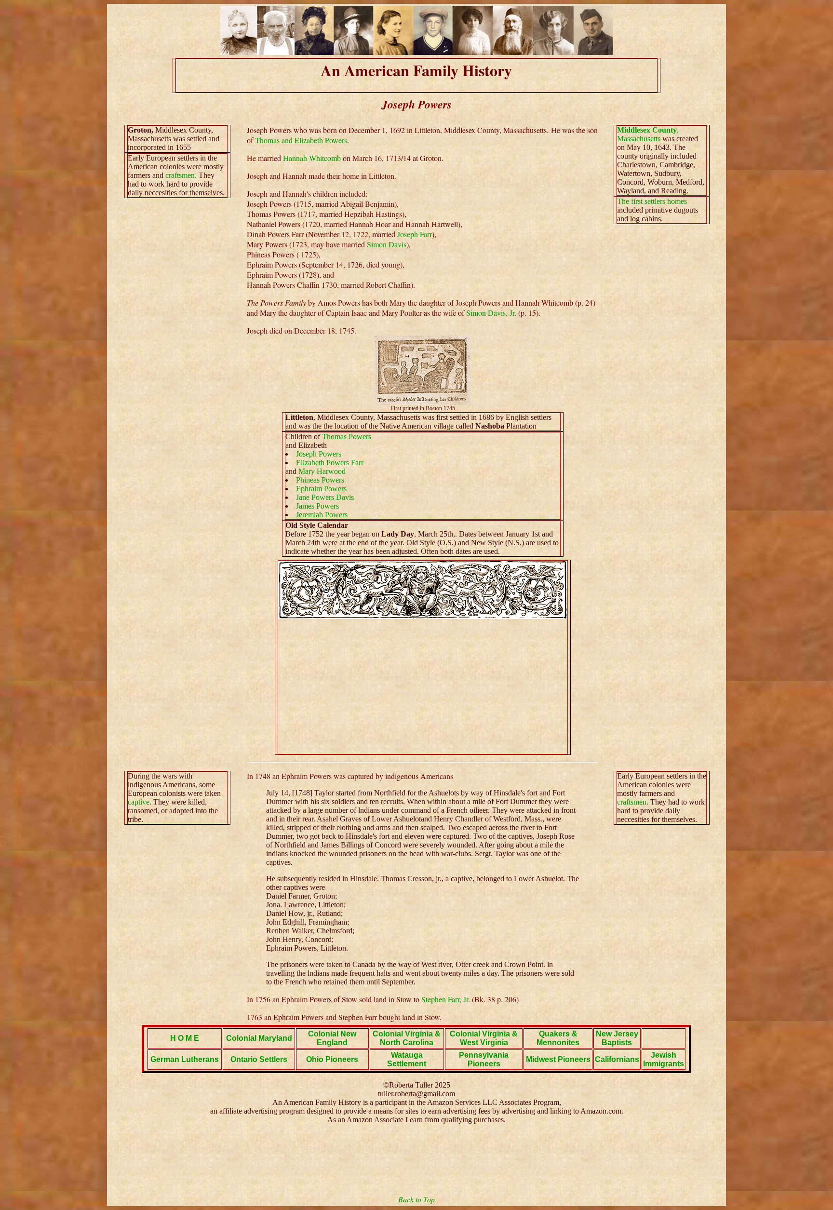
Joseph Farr (414, 234)
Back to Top (416, 1199)
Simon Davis (386, 244)
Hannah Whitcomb (312, 158)
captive (138, 802)
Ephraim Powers (321, 488)
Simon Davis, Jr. (491, 313)
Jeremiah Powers (322, 515)
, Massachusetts (648, 134)
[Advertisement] (422, 686)
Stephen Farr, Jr (444, 999)
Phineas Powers (320, 480)
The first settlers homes (652, 201)
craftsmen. (181, 175)
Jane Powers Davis (325, 497)
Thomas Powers (346, 436)
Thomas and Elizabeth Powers (301, 140)
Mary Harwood (322, 471)
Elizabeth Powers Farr (329, 462)
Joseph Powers (318, 454)
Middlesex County (647, 130)
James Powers (317, 506)
